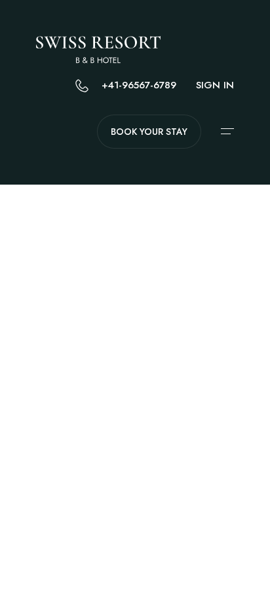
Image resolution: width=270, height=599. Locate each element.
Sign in (215, 85)
